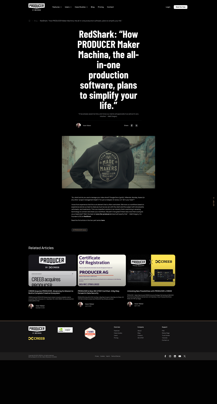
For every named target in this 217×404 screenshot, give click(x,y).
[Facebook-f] (165, 356)
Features (56, 7)
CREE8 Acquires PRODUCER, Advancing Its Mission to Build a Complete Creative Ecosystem (50, 292)
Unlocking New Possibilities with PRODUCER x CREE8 (149, 291)
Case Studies (80, 7)
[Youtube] (180, 356)
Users (67, 7)
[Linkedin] (175, 356)
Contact (110, 7)
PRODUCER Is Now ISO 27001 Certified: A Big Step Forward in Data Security (98, 292)
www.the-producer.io (103, 214)
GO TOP (214, 203)
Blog (93, 7)
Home (30, 21)
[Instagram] (170, 356)
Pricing (101, 7)
